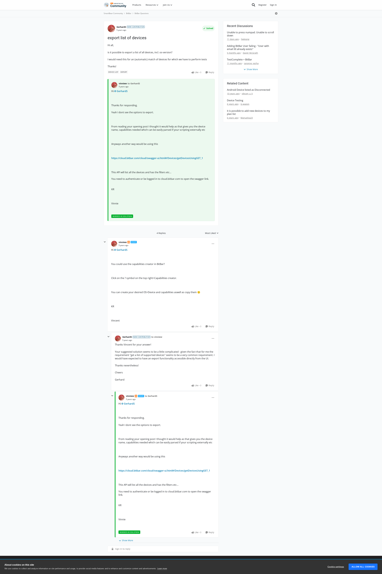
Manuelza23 (247, 117)
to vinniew (156, 336)
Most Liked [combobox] (212, 233)
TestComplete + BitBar (239, 59)
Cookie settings (336, 567)
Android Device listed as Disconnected (248, 89)
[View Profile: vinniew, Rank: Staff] (114, 244)
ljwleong (245, 39)
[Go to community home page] (115, 5)
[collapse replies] (105, 242)
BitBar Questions (142, 13)
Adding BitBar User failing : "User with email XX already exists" (248, 47)
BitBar (128, 13)
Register (262, 4)
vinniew (123, 83)
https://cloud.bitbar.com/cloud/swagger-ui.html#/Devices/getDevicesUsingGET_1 (157, 158)
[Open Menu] (276, 13)
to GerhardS (134, 83)
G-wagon (245, 104)
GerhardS (121, 27)
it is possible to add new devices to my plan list (248, 112)
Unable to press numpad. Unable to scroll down (250, 34)
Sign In (273, 4)
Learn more (162, 568)
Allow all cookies (363, 567)
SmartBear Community (113, 13)
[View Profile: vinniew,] (114, 85)
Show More (127, 540)
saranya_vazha (251, 63)
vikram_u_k (247, 93)
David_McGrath (250, 52)
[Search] (253, 5)
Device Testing (235, 100)
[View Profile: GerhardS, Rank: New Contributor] (111, 28)
